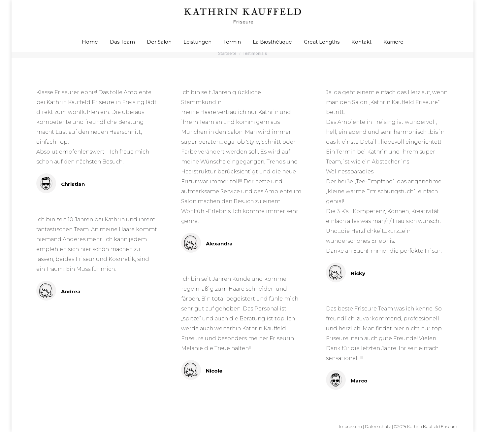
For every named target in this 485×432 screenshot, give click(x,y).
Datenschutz (378, 426)
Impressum (350, 426)
